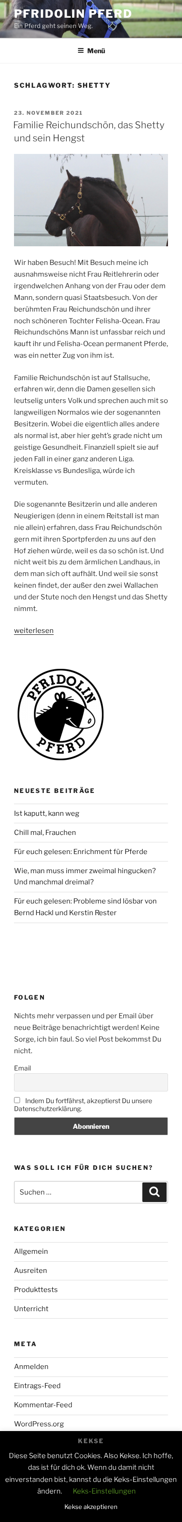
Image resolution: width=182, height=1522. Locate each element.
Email (22, 1068)
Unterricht (31, 1309)
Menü (96, 51)
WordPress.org (39, 1424)
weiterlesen (34, 630)
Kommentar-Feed (43, 1405)
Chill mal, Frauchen (45, 832)
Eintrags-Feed (37, 1386)
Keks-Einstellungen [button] (104, 1491)
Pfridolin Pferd (73, 14)
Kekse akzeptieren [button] (91, 1506)
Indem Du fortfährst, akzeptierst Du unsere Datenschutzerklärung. (83, 1104)
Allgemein (31, 1251)
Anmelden (31, 1366)
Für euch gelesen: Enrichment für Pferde (80, 852)
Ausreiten (30, 1270)
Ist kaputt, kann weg (46, 813)
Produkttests (36, 1290)
